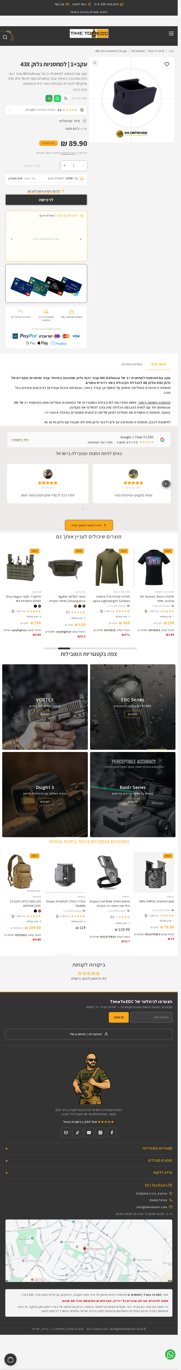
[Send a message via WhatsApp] (170, 1354)
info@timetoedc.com (152, 1207)
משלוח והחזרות (131, 365)
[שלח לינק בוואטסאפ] (57, 100)
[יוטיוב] (89, 1132)
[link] (155, 612)
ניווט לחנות (79, 4)
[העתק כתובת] (65, 100)
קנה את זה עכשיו (46, 201)
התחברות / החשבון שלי (86, 1034)
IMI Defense (138, 52)
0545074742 (158, 1200)
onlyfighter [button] (66, 632)
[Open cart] (10, 1359)
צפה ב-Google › (19, 441)
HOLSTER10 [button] (153, 934)
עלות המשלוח (68, 154)
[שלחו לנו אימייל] (66, 1132)
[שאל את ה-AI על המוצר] (49, 100)
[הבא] (12, 241)
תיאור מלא (158, 365)
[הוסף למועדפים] (167, 66)
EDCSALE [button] (155, 630)
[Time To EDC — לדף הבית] (88, 1078)
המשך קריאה (80, 91)
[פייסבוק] (112, 1132)
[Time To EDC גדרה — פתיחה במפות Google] (88, 1250)
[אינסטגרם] (100, 1132)
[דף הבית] (89, 35)
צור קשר (59, 4)
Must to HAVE (156, 52)
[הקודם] (81, 241)
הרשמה (119, 1017)
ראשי (171, 52)
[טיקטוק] (77, 1132)
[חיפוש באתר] (5, 37)
